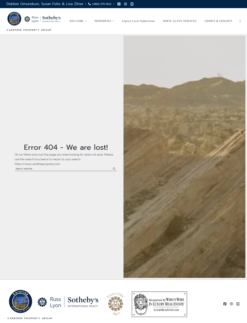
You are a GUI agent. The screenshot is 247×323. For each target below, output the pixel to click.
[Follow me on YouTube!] (132, 4)
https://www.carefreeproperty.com (37, 164)
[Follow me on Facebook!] (119, 4)
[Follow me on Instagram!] (125, 4)
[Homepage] (34, 19)
